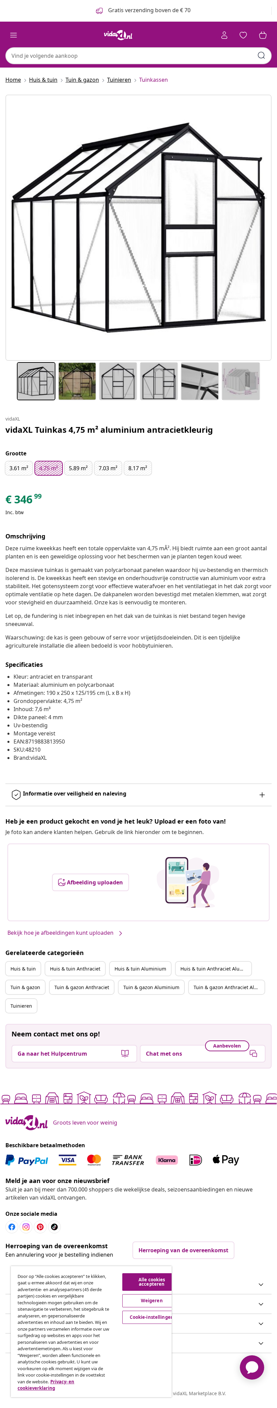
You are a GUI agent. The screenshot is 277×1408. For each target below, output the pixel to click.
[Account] (224, 35)
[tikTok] (54, 1227)
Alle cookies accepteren (151, 1282)
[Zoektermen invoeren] (261, 55)
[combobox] (138, 55)
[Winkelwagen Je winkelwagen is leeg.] (262, 35)
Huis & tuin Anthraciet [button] (75, 968)
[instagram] (26, 1227)
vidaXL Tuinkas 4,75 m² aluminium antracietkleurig (109, 429)
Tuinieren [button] (21, 1006)
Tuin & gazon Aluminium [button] (151, 987)
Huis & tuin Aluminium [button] (140, 968)
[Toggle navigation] (13, 35)
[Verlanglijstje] (243, 35)
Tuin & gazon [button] (25, 987)
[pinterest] (40, 1227)
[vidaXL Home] (118, 35)
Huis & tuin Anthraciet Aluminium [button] (215, 968)
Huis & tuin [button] (23, 968)
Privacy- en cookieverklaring (46, 1385)
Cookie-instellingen (151, 1317)
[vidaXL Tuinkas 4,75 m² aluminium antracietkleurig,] (138, 227)
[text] (24, 501)
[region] (91, 1331)
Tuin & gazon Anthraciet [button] (81, 987)
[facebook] (11, 1227)
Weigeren (152, 1301)
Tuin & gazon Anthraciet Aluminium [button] (229, 987)
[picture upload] (188, 882)
